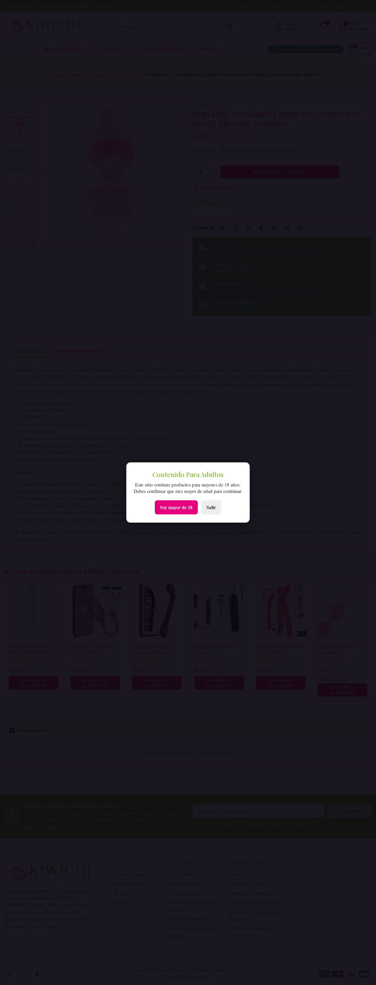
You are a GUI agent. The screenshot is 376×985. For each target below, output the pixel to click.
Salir (211, 507)
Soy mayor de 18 (176, 507)
